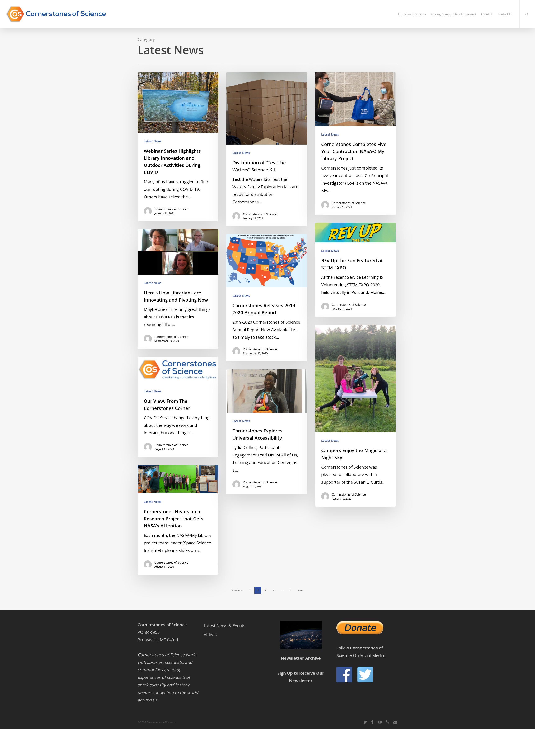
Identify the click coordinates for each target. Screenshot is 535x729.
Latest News (152, 141)
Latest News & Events (224, 625)
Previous (237, 590)
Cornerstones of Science (171, 209)
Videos (210, 635)
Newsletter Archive (301, 658)
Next (300, 590)
